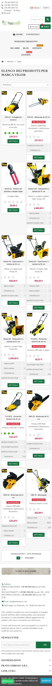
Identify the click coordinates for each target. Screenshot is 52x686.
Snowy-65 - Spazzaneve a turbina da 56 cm (39, 263)
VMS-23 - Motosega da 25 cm (39, 418)
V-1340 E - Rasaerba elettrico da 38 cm (39, 340)
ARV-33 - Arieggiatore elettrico (13, 118)
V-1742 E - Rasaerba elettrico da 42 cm (13, 418)
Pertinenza (7, 85)
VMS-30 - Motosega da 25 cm (13, 496)
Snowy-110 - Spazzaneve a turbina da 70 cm (38, 190)
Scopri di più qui (14, 683)
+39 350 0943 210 (11, 2)
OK (45, 645)
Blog (18, 10)
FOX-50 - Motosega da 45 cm (38, 117)
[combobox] (40, 19)
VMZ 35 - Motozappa (39, 495)
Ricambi (6, 13)
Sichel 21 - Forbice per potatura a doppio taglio (13, 190)
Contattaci (7, 10)
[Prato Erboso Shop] (11, 23)
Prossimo (30, 558)
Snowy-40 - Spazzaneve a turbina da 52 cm (13, 263)
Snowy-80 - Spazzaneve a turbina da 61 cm (13, 340)
